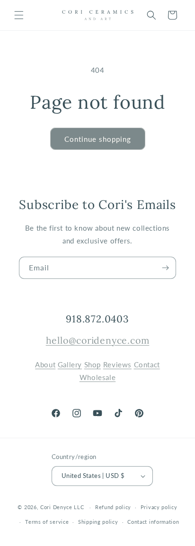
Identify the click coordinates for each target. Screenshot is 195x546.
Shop (92, 364)
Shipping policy (98, 522)
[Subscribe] (165, 268)
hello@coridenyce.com (98, 340)
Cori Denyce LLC (62, 507)
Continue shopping (97, 139)
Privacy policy (159, 507)
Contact (147, 364)
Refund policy (113, 507)
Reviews (117, 364)
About (45, 364)
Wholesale (97, 377)
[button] (19, 15)
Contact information (153, 522)
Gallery (70, 364)
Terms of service (47, 522)
